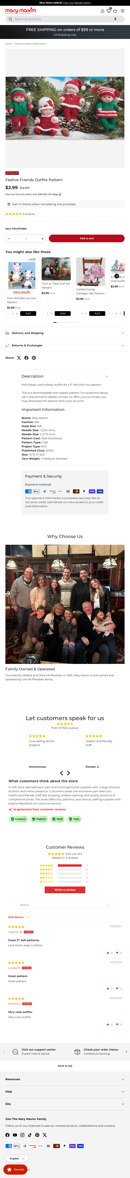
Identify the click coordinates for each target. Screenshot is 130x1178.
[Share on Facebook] (26, 358)
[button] (115, 19)
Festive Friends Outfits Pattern (30, 44)
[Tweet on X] (19, 358)
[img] (65, 724)
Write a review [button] (65, 889)
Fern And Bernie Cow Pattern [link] (21, 300)
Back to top (65, 1065)
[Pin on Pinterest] (34, 358)
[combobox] (65, 19)
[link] (21, 276)
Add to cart (87, 238)
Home (8, 44)
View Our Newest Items (77, 2)
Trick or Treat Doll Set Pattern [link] (56, 285)
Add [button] (28, 313)
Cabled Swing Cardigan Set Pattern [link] (90, 291)
